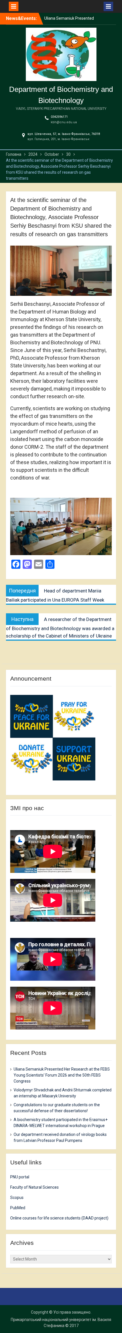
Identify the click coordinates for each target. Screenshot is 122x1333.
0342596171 (59, 117)
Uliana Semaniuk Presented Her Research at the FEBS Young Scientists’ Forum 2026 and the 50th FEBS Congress (62, 1075)
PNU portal (19, 1177)
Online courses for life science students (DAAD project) (59, 1218)
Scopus (17, 1197)
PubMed (17, 1207)
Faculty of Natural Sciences (34, 1187)
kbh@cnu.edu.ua (64, 122)
